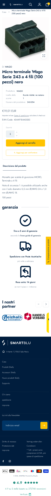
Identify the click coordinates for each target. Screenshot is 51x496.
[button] (4, 4)
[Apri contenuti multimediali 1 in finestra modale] (25, 39)
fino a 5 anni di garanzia (25, 231)
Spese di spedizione (21, 115)
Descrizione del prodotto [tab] (14, 166)
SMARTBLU (22, 476)
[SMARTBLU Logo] (16, 344)
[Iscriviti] (43, 425)
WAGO (7, 66)
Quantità (9, 128)
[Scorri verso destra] (46, 39)
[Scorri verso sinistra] (5, 39)
